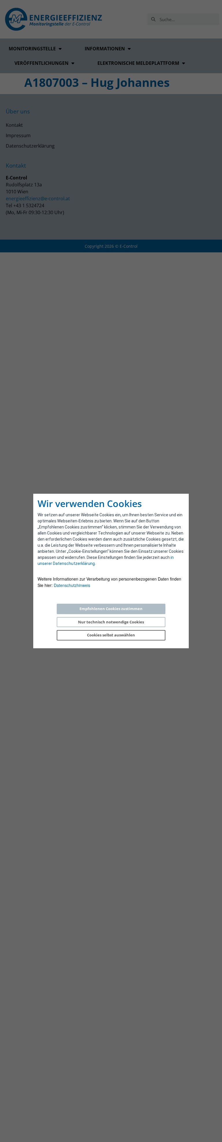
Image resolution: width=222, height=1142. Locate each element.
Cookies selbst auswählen (111, 635)
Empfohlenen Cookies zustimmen (111, 608)
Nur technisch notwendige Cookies (111, 622)
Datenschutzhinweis (72, 585)
